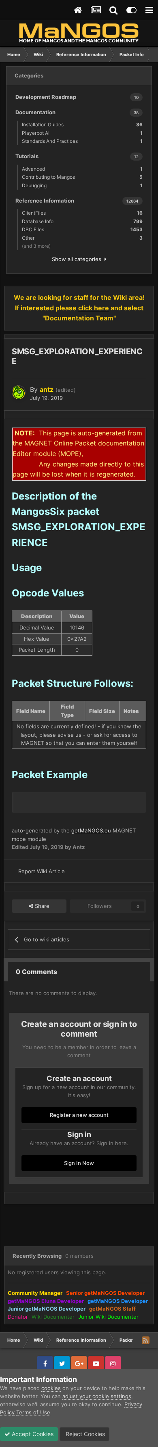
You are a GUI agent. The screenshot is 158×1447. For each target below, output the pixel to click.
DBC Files (82, 229)
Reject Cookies (84, 1433)
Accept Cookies (31, 1433)
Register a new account (79, 1115)
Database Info (82, 221)
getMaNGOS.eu (91, 830)
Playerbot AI (82, 133)
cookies (51, 1388)
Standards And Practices (82, 141)
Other (82, 238)
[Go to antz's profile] (19, 392)
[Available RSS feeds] (145, 1340)
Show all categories (78, 259)
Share (41, 906)
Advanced (82, 169)
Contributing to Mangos (82, 177)
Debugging (82, 185)
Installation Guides (82, 124)
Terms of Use (33, 1412)
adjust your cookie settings (96, 1396)
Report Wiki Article (41, 871)
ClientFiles (82, 213)
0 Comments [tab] (36, 972)
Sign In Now (79, 1163)
